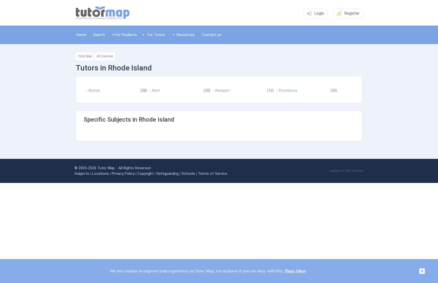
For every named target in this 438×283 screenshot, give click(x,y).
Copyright (145, 173)
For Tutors (156, 34)
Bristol (94, 91)
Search (99, 34)
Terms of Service (212, 173)
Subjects (82, 173)
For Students (126, 34)
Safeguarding (167, 173)
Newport (222, 91)
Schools (188, 173)
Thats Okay (295, 271)
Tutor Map (85, 56)
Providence (288, 91)
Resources (186, 34)
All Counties (105, 56)
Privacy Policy (123, 173)
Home (81, 34)
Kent (156, 91)
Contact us (211, 34)
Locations (100, 173)
